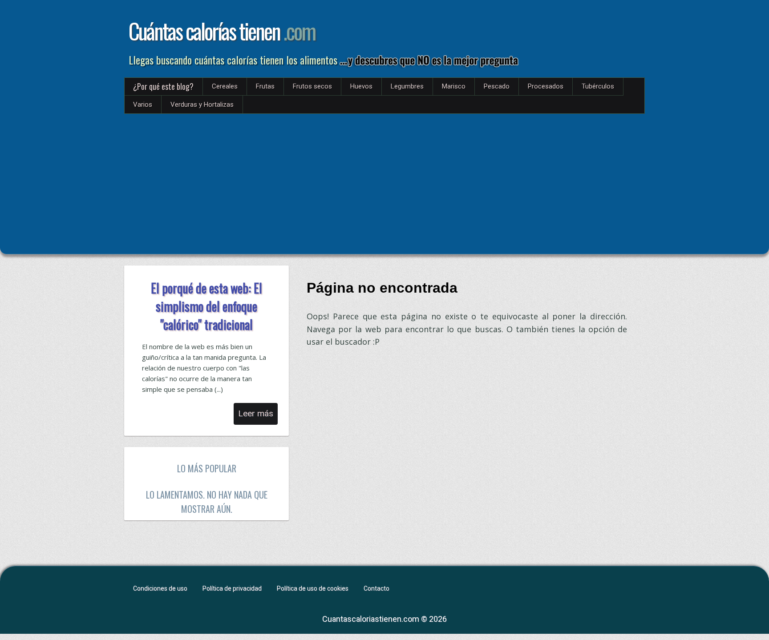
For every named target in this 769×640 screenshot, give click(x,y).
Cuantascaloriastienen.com (370, 619)
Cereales (225, 86)
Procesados (545, 86)
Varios (142, 105)
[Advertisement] (384, 180)
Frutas (265, 86)
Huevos (361, 86)
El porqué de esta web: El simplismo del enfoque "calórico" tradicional (206, 306)
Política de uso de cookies (312, 588)
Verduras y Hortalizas (202, 105)
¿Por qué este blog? (163, 86)
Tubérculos (598, 86)
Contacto (376, 588)
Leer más (255, 413)
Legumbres (407, 86)
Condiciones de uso (160, 588)
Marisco (453, 86)
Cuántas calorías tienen (222, 31)
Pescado (497, 86)
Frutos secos (312, 86)
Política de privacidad (232, 588)
